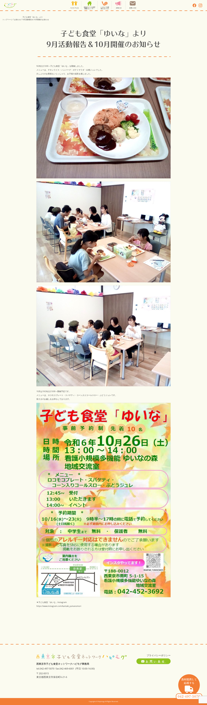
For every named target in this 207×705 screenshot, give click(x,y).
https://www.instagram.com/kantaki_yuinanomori (58, 606)
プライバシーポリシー (159, 655)
